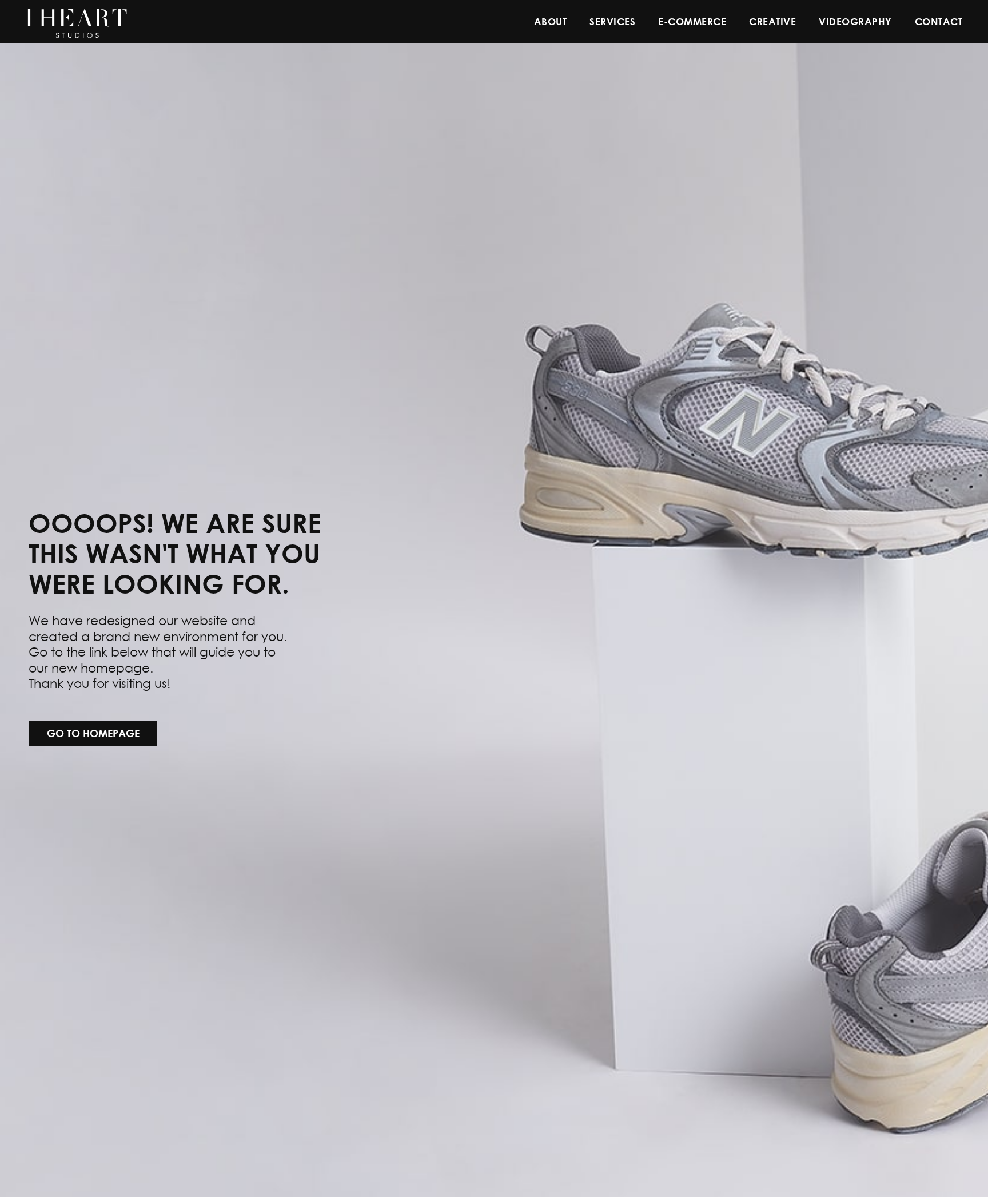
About (550, 21)
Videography (855, 21)
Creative (772, 21)
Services (612, 21)
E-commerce (692, 21)
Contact (939, 21)
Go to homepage (93, 733)
